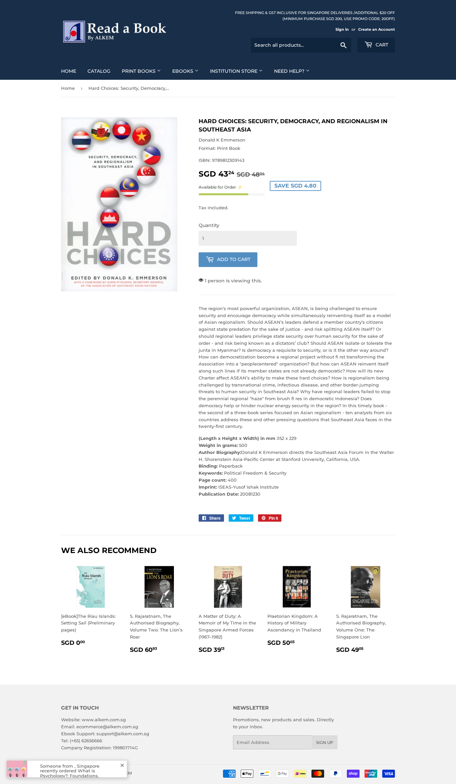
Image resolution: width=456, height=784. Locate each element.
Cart (381, 45)
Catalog (98, 71)
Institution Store (234, 71)
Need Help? (290, 71)
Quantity (209, 225)
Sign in (342, 29)
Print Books (139, 71)
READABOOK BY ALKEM (104, 773)
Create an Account (376, 29)
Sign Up (324, 742)
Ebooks (183, 71)
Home (68, 71)
